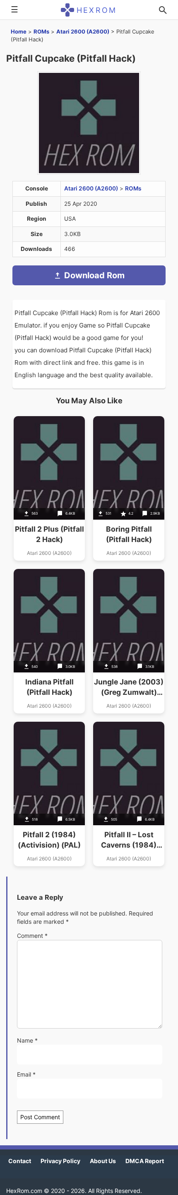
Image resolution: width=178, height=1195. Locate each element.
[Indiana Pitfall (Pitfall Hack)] (49, 641)
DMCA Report (144, 1160)
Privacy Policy (60, 1160)
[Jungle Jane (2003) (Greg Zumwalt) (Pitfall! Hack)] (128, 641)
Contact (19, 1160)
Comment (32, 935)
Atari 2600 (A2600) (82, 31)
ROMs (41, 31)
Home (18, 31)
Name (27, 1040)
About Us (103, 1160)
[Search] (163, 10)
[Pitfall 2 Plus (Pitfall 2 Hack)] (49, 488)
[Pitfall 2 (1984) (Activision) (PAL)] (49, 794)
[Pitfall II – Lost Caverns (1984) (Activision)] (128, 794)
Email (26, 1074)
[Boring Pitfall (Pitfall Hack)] (128, 488)
